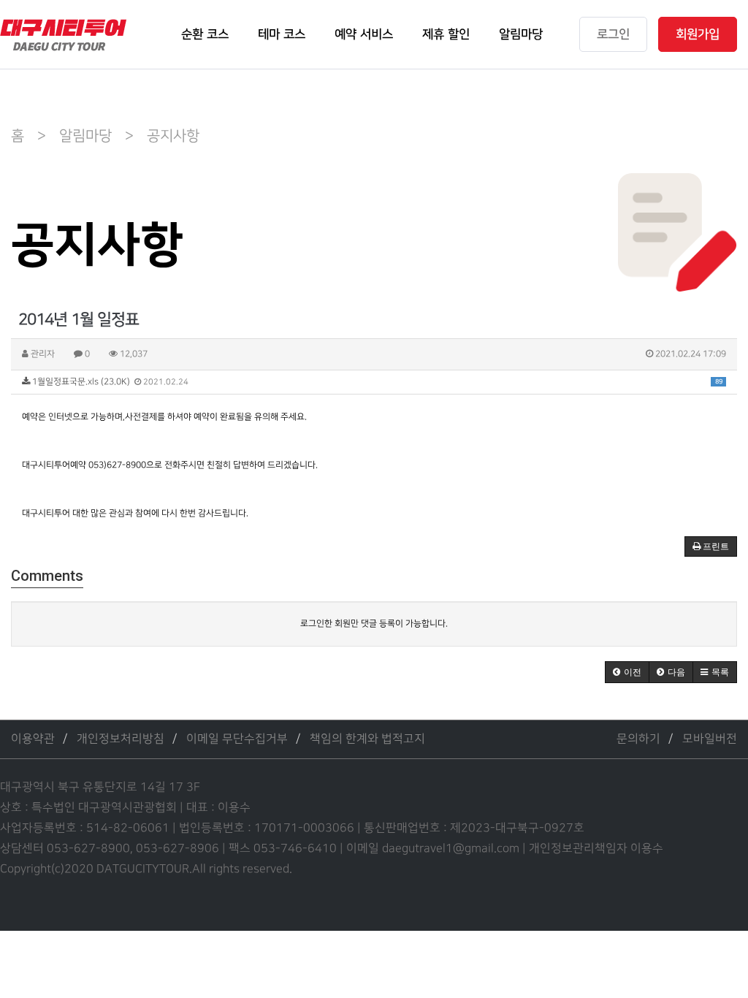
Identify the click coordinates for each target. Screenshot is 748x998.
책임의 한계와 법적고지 (367, 739)
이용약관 (33, 739)
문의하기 (638, 739)
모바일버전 (709, 739)
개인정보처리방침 (120, 739)
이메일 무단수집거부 (237, 739)
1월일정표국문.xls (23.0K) (376, 381)
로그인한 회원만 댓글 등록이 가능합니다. (374, 623)
